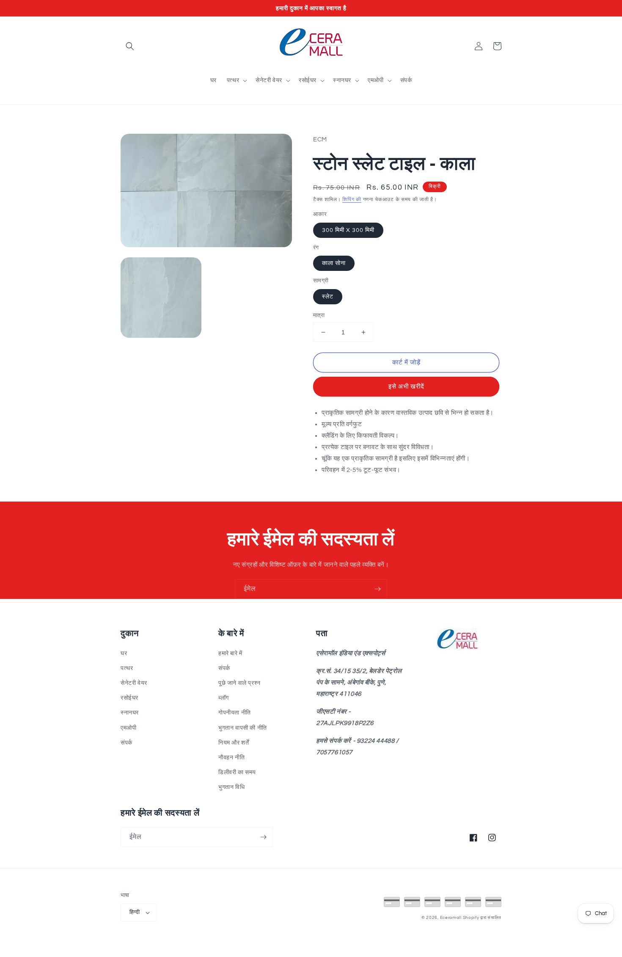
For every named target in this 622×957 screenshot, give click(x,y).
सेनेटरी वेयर (134, 683)
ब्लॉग (223, 698)
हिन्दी (134, 912)
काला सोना (334, 263)
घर (124, 653)
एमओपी (128, 728)
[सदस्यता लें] (377, 589)
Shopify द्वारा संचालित (482, 918)
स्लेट (327, 297)
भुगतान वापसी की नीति (242, 728)
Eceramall (451, 918)
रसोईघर (129, 698)
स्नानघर (130, 713)
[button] (130, 46)
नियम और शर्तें (233, 743)
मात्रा (319, 315)
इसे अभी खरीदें (406, 386)
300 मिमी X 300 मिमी (348, 230)
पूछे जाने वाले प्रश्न (239, 683)
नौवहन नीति (231, 758)
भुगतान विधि (231, 787)
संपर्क (126, 743)
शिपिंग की (351, 199)
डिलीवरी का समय (237, 772)
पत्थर (127, 668)
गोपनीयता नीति (234, 713)
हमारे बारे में (230, 653)
